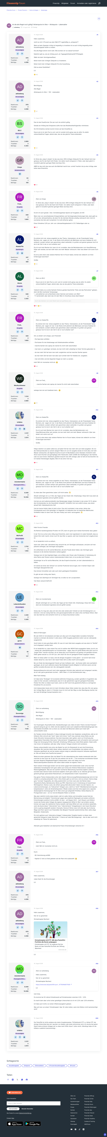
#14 (97, 628)
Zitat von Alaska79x (42, 320)
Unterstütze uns (16, 1092)
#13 (97, 592)
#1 (97, 35)
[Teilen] (98, 18)
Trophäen (14, 60)
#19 (97, 963)
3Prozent (72, 1065)
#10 (97, 410)
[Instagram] (75, 1129)
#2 (97, 81)
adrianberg (17, 27)
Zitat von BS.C (40, 278)
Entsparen (27, 1065)
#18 (97, 908)
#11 (97, 469)
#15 (97, 701)
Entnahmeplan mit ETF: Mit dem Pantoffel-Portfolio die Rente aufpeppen (50, 941)
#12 (97, 523)
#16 (97, 835)
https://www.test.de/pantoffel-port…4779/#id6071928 (53, 984)
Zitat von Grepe (41, 199)
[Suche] (99, 3)
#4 (97, 155)
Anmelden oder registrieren (86, 3)
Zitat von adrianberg (42, 708)
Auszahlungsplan (14, 1065)
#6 (97, 234)
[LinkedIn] (84, 1129)
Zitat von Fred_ (40, 380)
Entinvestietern (39, 1065)
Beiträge (13, 62)
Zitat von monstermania (43, 599)
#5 (97, 192)
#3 (97, 118)
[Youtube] (71, 1129)
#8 (97, 313)
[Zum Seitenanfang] (105, 1134)
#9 (97, 373)
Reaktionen (14, 58)
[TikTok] (79, 1129)
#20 (97, 1018)
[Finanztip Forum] (16, 3)
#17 (97, 872)
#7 (97, 271)
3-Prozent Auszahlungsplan (57, 1065)
